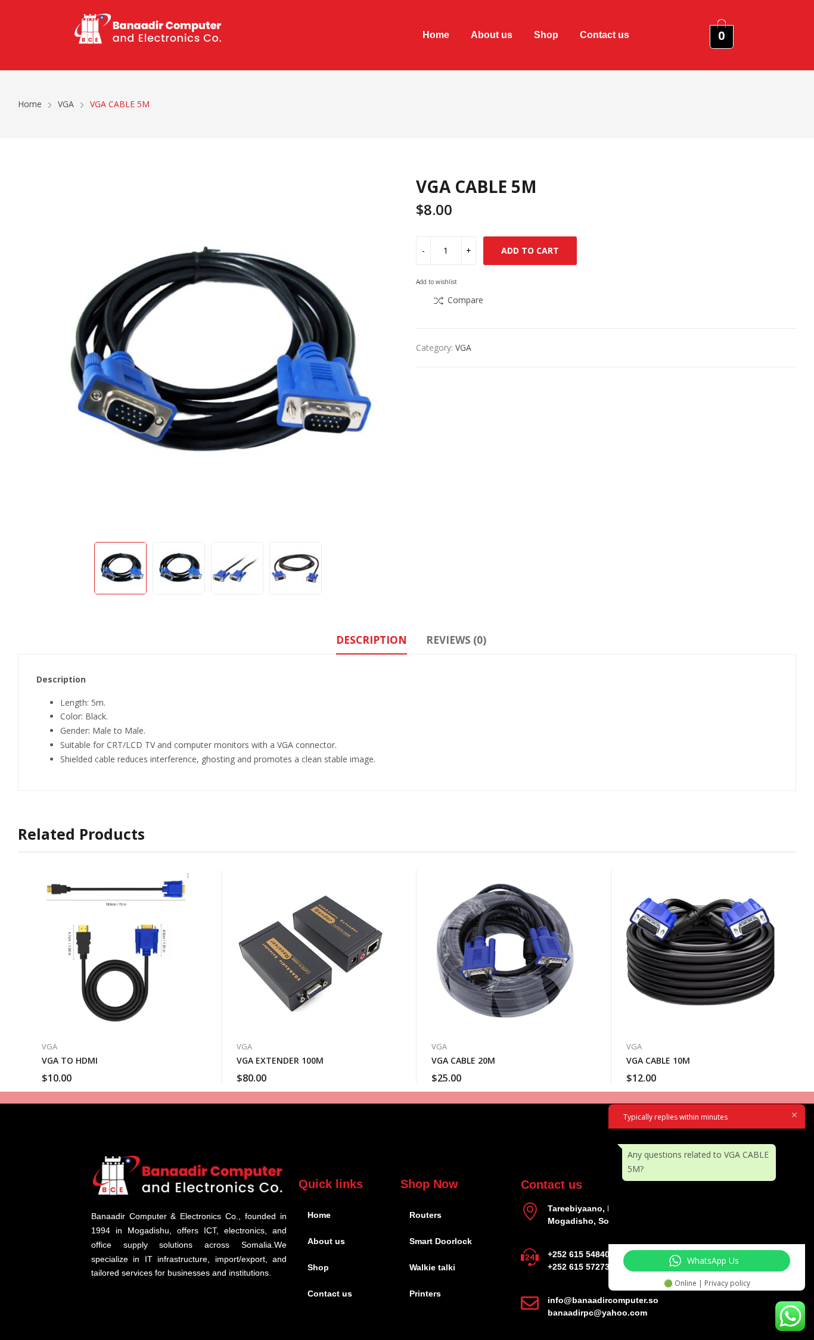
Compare (465, 300)
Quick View (189, 882)
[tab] (371, 642)
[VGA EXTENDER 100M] (310, 949)
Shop (546, 35)
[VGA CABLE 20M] (505, 949)
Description (371, 640)
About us (491, 35)
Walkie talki (432, 1267)
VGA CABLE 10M (658, 1060)
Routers (425, 1215)
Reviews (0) (456, 640)
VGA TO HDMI (70, 1060)
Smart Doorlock (440, 1241)
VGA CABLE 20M (463, 1060)
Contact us (604, 35)
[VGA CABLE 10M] (699, 949)
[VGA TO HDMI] (115, 949)
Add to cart (530, 250)
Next (383, 355)
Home (435, 35)
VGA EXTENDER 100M (280, 1060)
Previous (33, 355)
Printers (425, 1293)
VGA (463, 347)
